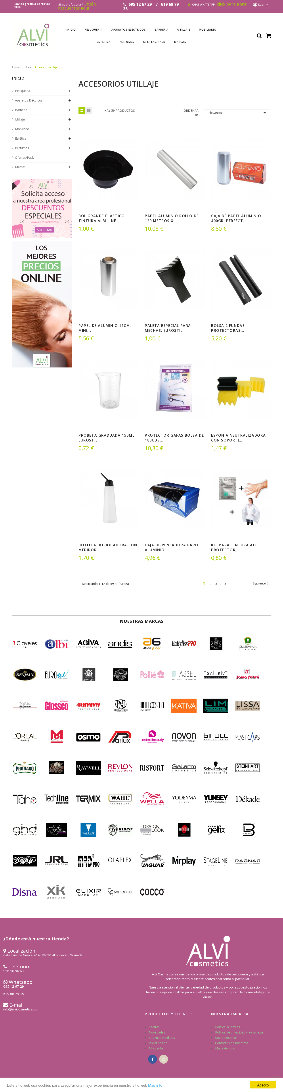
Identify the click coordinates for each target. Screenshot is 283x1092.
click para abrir (232, 4)
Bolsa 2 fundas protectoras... (228, 328)
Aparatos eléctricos (29, 100)
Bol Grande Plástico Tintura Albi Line (101, 218)
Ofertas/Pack (24, 157)
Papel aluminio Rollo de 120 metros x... (172, 218)
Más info (155, 1085)
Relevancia (237, 112)
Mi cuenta (156, 1048)
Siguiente (261, 584)
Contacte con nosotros (231, 1043)
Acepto (263, 1085)
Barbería (21, 110)
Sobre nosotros (226, 1037)
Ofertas (154, 1027)
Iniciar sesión (158, 1043)
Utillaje (20, 119)
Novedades (157, 1032)
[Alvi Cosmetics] (42, 304)
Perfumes (22, 148)
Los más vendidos (162, 1037)
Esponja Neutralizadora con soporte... (238, 438)
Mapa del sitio (225, 1048)
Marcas (20, 167)
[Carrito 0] (268, 35)
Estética (20, 138)
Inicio (18, 79)
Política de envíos (227, 1027)
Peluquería (22, 91)
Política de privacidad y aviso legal (239, 1032)
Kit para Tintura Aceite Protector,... (237, 547)
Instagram (163, 1059)
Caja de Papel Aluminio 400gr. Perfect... (236, 218)
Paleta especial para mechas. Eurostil (168, 328)
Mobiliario (22, 129)
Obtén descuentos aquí (77, 6)
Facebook (152, 1059)
